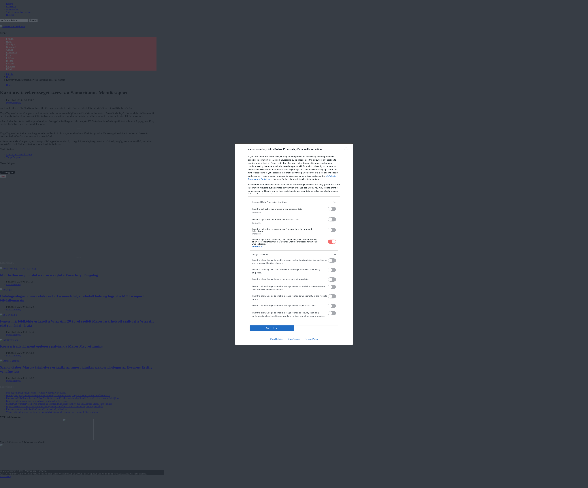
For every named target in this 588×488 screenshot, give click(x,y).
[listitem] (294, 202)
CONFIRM (272, 328)
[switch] (332, 209)
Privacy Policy (311, 339)
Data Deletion (276, 339)
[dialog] (294, 244)
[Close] (347, 149)
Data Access (294, 339)
